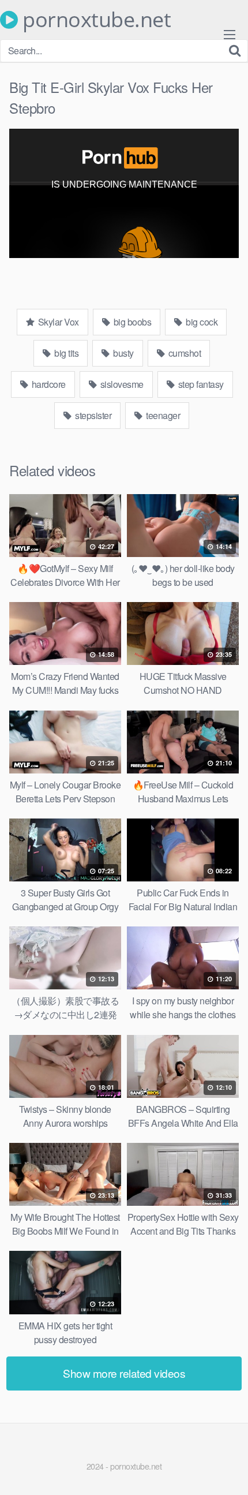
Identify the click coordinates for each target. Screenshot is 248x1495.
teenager (162, 415)
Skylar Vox (57, 321)
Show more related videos (124, 1373)
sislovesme (121, 384)
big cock (201, 321)
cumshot (183, 353)
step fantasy (200, 384)
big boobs (131, 321)
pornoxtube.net (94, 19)
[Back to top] (228, 1469)
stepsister (92, 415)
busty (122, 353)
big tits (65, 353)
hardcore (47, 384)
